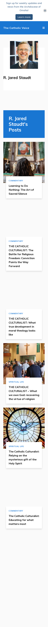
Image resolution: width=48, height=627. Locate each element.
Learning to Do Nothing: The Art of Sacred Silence (21, 189)
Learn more (24, 17)
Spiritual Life (16, 382)
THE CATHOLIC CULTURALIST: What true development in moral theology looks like (22, 326)
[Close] (45, 10)
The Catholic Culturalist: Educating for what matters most (24, 519)
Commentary (16, 180)
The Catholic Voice (16, 28)
